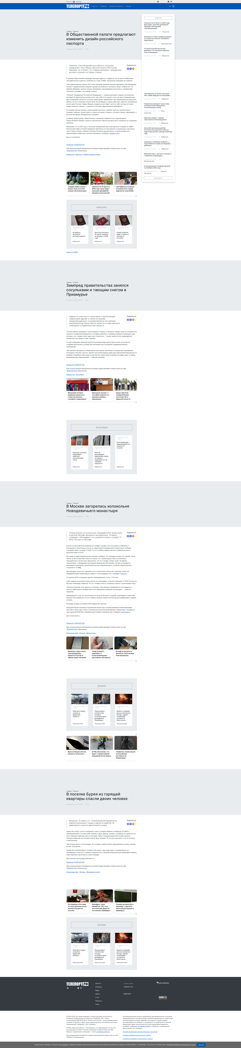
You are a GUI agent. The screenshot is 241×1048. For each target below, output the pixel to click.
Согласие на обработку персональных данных (138, 1039)
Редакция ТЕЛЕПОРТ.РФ (75, 145)
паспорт (79, 154)
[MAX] (128, 69)
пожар (82, 633)
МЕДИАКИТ (127, 994)
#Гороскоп (165, 32)
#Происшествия (78, 723)
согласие (64, 1044)
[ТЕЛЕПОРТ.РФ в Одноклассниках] (165, 1)
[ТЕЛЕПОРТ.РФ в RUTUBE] (171, 1)
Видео (97, 990)
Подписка (98, 1001)
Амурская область (116, 6)
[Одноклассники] (133, 69)
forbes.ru (123, 574)
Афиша (128, 6)
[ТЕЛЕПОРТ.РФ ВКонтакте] (163, 1)
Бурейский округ (93, 872)
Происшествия (72, 633)
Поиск (97, 1004)
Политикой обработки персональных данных (181, 1044)
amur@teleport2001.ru (103, 1032)
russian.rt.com (114, 133)
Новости (94, 6)
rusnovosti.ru (125, 612)
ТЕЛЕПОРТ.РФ (71, 151)
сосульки (80, 374)
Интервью (98, 987)
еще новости (158, 178)
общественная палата (92, 154)
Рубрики (103, 6)
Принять (201, 1045)
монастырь (91, 633)
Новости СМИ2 (72, 252)
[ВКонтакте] (130, 69)
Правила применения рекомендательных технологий (140, 1032)
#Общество (76, 241)
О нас (97, 997)
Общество (71, 154)
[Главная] (77, 6)
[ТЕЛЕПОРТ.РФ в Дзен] (168, 1)
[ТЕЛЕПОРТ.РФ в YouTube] (174, 1)
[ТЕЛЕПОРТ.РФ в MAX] (158, 1)
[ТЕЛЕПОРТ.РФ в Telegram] (160, 1)
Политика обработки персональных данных (137, 1035)
